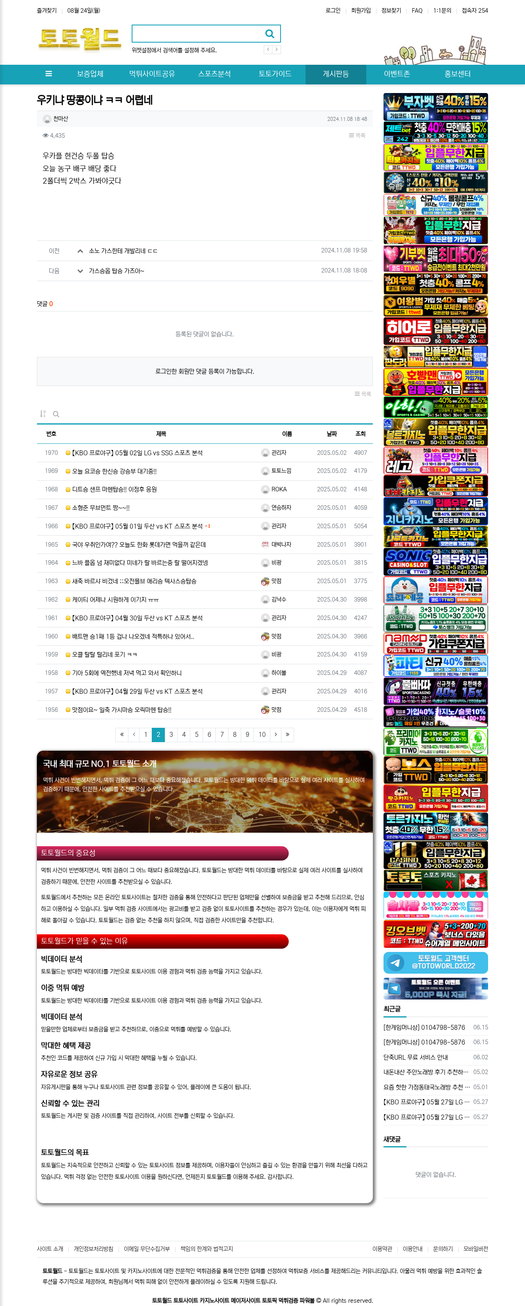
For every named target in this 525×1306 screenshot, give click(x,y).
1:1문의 (442, 10)
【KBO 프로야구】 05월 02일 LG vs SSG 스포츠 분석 (137, 453)
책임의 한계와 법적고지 (206, 1249)
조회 (360, 434)
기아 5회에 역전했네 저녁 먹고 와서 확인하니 (126, 673)
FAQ (417, 10)
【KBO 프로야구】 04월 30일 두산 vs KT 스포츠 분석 (137, 618)
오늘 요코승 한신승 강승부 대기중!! (114, 471)
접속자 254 (475, 10)
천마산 (60, 119)
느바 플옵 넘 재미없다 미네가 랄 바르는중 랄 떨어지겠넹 (139, 562)
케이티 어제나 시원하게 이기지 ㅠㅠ (115, 599)
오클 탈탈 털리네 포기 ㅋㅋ (104, 654)
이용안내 (412, 1249)
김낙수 (278, 599)
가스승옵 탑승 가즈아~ (116, 271)
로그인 (333, 10)
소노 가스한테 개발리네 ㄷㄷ (123, 251)
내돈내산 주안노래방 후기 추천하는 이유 (427, 1072)
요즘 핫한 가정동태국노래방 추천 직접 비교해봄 (427, 1087)
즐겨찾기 (47, 10)
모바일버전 (475, 1249)
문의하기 (443, 1249)
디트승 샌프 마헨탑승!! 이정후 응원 (114, 489)
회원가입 (361, 10)
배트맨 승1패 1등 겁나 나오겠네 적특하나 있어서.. (132, 636)
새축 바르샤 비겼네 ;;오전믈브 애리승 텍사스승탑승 (133, 581)
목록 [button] (359, 135)
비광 (275, 562)
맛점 (275, 581)
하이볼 (278, 673)
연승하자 (280, 507)
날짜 (332, 434)
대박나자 (280, 544)
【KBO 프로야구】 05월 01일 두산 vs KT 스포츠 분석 (137, 526)
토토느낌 (280, 471)
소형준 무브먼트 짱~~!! (100, 507)
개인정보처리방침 (93, 1249)
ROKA (278, 489)
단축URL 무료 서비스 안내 (415, 1057)
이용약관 (382, 1249)
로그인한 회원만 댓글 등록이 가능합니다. (204, 371)
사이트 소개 (50, 1249)
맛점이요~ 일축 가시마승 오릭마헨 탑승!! (121, 709)
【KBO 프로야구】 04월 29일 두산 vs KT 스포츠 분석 (137, 691)
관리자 (278, 453)
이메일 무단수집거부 (147, 1249)
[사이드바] (48, 74)
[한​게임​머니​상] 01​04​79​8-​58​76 (424, 1027)
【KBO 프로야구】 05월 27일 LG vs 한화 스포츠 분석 (427, 1102)
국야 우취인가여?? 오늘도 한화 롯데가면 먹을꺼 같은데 (138, 544)
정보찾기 (391, 10)
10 (262, 734)
